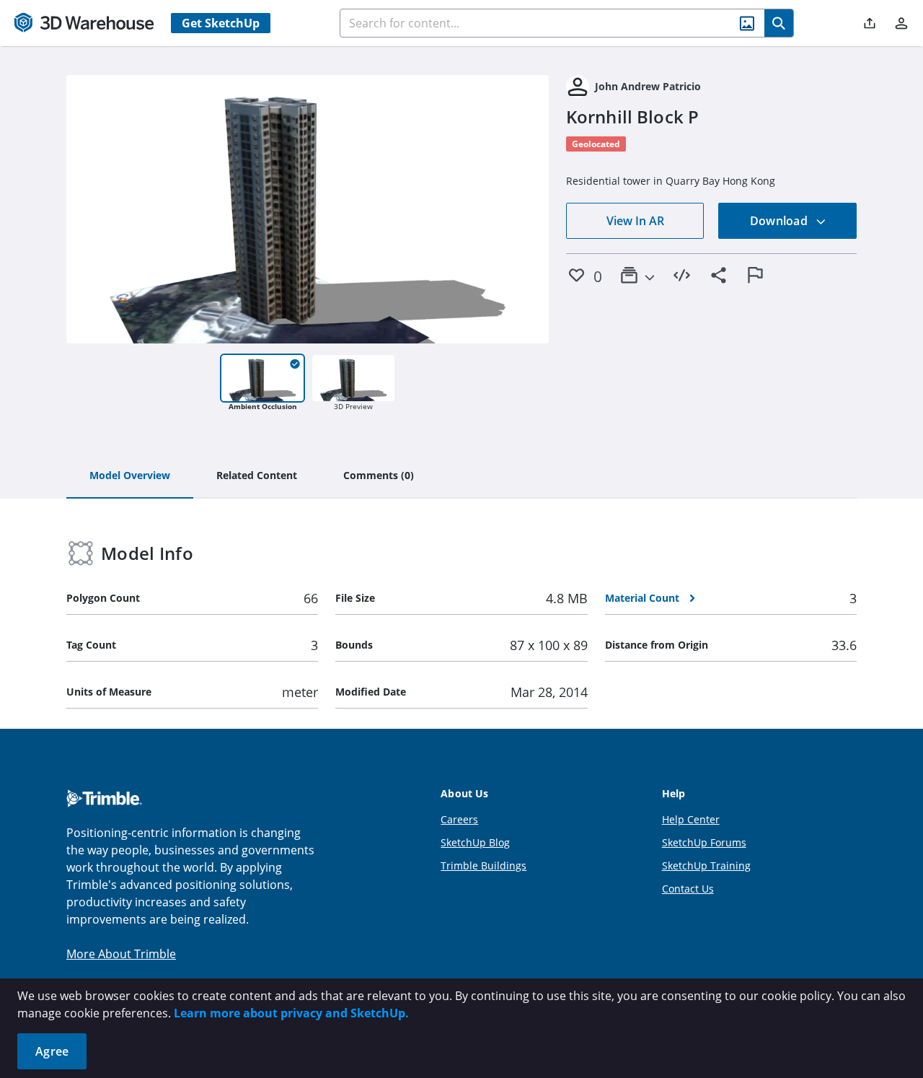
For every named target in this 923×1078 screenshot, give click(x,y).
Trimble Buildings (483, 865)
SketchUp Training (706, 865)
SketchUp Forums (704, 842)
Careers (459, 819)
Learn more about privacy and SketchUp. (291, 1013)
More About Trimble (121, 954)
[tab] (129, 476)
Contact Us (688, 888)
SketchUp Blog (475, 842)
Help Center (691, 819)
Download (780, 221)
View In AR (635, 221)
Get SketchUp (221, 23)
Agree (52, 1051)
